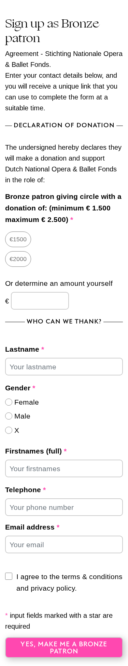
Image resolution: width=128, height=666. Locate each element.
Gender (20, 388)
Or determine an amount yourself (59, 283)
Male (22, 416)
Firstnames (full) (36, 451)
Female (26, 402)
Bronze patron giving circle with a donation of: (63, 207)
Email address (32, 527)
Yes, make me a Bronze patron (63, 648)
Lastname (24, 349)
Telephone (25, 490)
